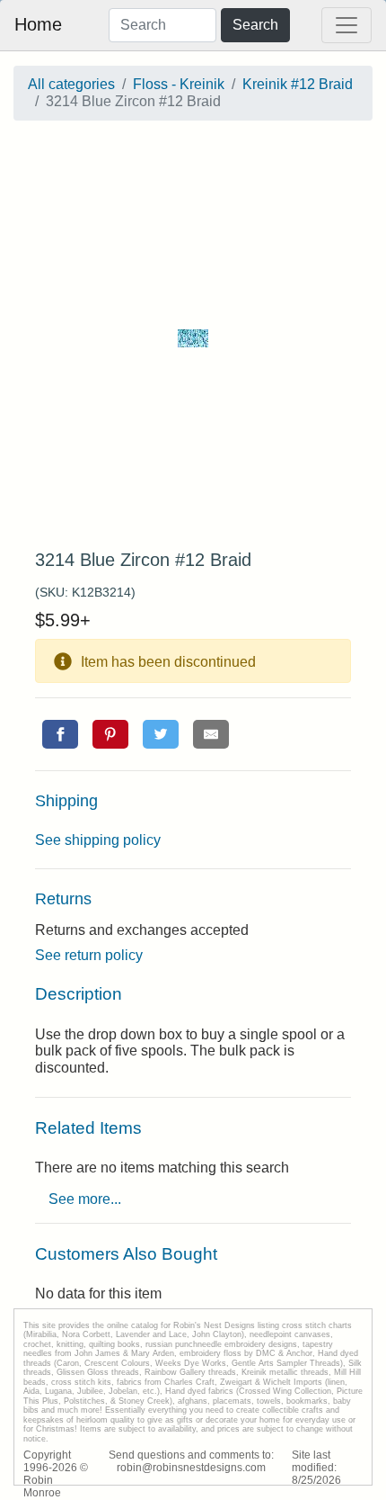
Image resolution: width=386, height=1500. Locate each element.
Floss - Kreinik (178, 84)
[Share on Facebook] (60, 734)
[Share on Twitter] (161, 734)
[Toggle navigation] (346, 25)
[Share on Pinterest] (110, 734)
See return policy (89, 955)
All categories (71, 84)
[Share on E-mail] (211, 734)
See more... (84, 1199)
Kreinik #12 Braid (297, 84)
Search (255, 24)
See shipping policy (98, 840)
